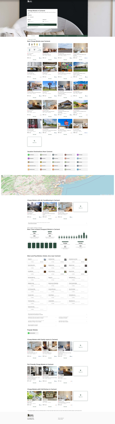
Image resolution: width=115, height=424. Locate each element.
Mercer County (44, 154)
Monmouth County (33, 165)
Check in (29, 19)
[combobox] (42, 17)
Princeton (55, 154)
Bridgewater (32, 158)
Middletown (56, 165)
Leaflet (101, 194)
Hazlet (68, 165)
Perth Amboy (44, 169)
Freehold (68, 158)
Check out (44, 19)
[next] (40, 47)
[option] (34, 48)
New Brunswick (32, 169)
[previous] (28, 47)
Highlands (80, 165)
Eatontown (43, 165)
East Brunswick (56, 169)
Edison (80, 169)
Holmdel (80, 158)
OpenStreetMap (106, 194)
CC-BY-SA (112, 194)
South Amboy (69, 169)
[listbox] (34, 48)
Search (42, 24)
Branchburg (56, 158)
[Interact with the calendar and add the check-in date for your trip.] (29, 21)
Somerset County (69, 154)
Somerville (43, 158)
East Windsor (32, 154)
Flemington (80, 154)
